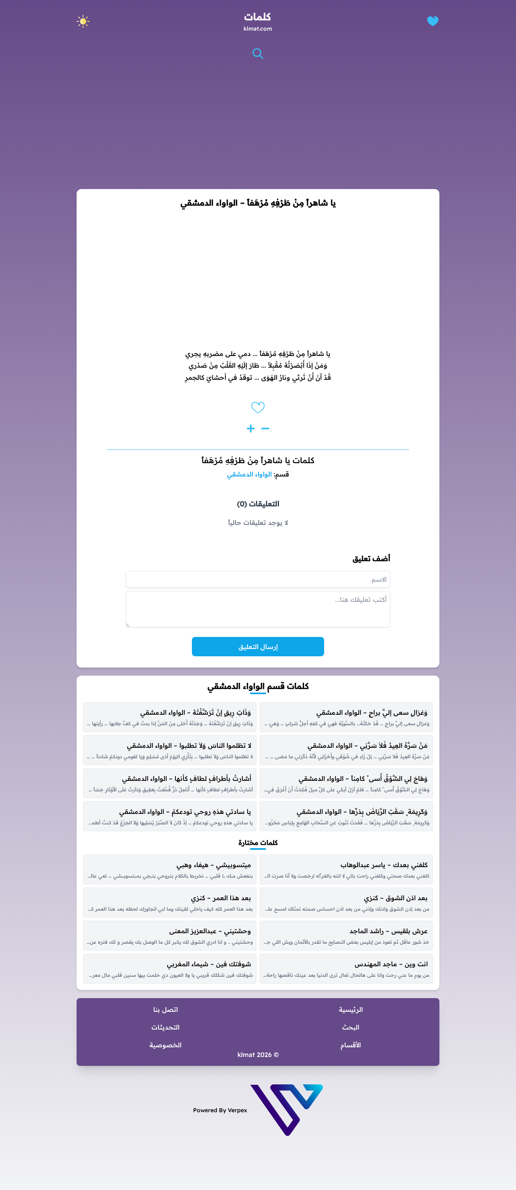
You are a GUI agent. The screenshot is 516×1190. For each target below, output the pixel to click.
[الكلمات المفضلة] (432, 21)
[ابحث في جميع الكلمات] (258, 53)
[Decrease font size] (265, 428)
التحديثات (165, 1027)
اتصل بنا (165, 1009)
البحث (350, 1027)
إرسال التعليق (258, 647)
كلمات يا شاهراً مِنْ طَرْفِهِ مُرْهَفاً (258, 460)
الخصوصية (165, 1045)
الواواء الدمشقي (249, 474)
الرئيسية (351, 1009)
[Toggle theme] (83, 21)
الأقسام (351, 1045)
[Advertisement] (258, 124)
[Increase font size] (250, 428)
